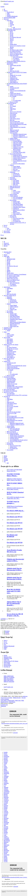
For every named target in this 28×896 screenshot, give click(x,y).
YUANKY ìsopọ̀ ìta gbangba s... (13, 502)
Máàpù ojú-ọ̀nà (17, 697)
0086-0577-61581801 (9, 677)
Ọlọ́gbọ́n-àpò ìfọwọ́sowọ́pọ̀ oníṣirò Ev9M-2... (15, 560)
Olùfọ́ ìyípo (6, 244)
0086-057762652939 (9, 681)
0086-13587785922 (8, 680)
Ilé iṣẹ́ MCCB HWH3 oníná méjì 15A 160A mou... (13, 591)
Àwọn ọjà (6, 243)
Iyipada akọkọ (10, 700)
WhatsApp (3, 706)
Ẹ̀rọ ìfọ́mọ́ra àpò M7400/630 (12, 535)
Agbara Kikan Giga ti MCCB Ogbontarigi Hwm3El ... (14, 603)
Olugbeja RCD (4, 702)
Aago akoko (4, 700)
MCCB (5, 246)
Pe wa (2, 235)
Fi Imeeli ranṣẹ (4, 704)
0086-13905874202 (8, 676)
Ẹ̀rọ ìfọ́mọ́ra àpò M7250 (14, 529)
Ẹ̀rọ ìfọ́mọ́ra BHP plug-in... (15, 510)
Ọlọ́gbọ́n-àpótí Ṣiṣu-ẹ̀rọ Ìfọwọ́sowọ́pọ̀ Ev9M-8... (14, 578)
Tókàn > (4, 618)
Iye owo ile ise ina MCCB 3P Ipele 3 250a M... (15, 614)
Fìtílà (22, 700)
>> (7, 618)
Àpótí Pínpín (12, 702)
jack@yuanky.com (9, 1)
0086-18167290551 (8, 678)
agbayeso (25, 696)
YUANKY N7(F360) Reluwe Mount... (13, 475)
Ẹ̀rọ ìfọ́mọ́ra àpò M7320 (14, 542)
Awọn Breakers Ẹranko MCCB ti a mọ (14, 551)
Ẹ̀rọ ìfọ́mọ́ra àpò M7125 (14, 517)
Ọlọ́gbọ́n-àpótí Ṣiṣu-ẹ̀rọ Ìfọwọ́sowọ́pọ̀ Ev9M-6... (14, 569)
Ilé (4, 241)
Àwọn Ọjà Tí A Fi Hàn (6, 697)
